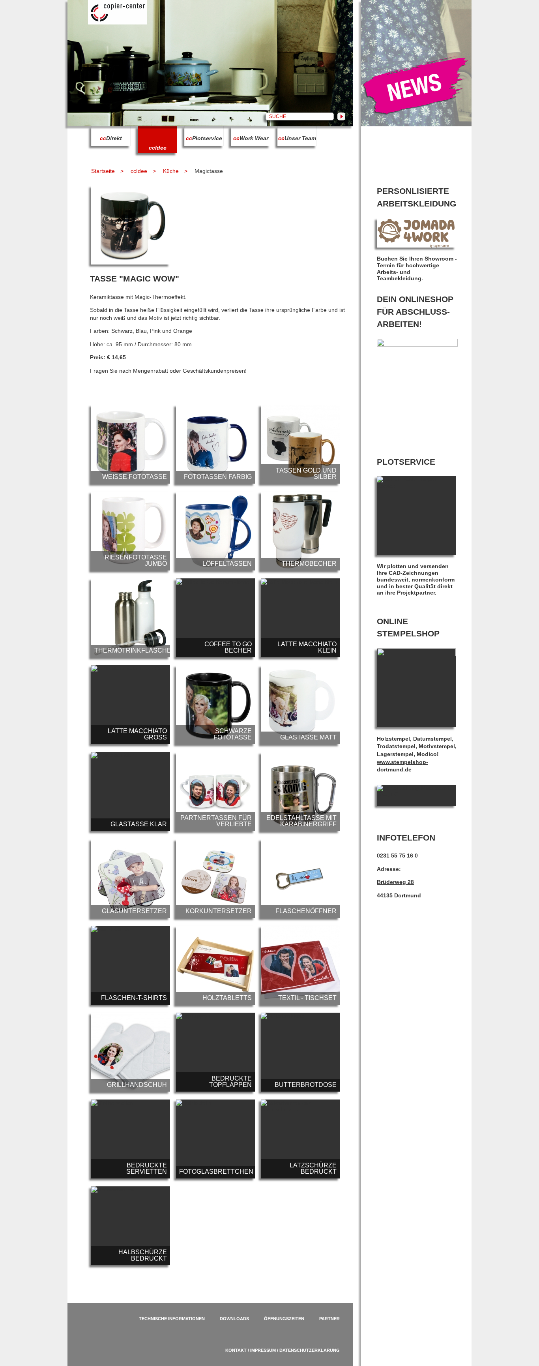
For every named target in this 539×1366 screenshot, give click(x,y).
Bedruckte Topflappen (215, 1052)
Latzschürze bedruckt (300, 1139)
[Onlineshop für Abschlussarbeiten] (417, 345)
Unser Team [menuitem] (297, 138)
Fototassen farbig (215, 444)
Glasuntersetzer (130, 878)
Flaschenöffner (300, 878)
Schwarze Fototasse (215, 704)
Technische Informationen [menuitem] (172, 1318)
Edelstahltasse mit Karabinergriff (300, 791)
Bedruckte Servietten (130, 1139)
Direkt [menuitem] (111, 138)
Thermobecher (300, 531)
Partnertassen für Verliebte (215, 791)
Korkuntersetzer (215, 878)
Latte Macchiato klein (300, 617)
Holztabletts (215, 965)
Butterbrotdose (300, 1052)
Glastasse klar (130, 791)
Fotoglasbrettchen (215, 1139)
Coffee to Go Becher (215, 617)
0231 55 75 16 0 (397, 855)
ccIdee (139, 171)
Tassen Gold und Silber (300, 444)
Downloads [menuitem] (234, 1318)
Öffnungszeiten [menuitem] (284, 1318)
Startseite (103, 171)
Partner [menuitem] (329, 1318)
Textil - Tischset (300, 965)
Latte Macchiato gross (130, 704)
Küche (171, 171)
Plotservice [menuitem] (204, 138)
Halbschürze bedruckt (130, 1225)
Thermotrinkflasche (130, 617)
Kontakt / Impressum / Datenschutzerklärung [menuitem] (282, 1350)
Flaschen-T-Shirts (130, 965)
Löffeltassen (215, 531)
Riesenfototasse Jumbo (130, 531)
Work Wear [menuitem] (250, 138)
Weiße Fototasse (130, 444)
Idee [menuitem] (158, 147)
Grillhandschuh (130, 1052)
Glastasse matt (300, 704)
